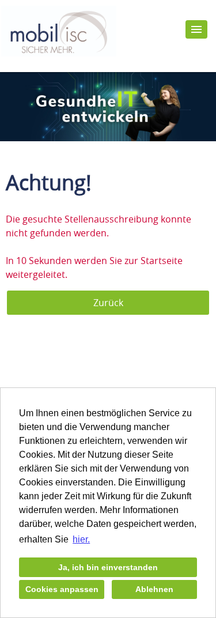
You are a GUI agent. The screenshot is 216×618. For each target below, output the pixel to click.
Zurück (108, 302)
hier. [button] (81, 539)
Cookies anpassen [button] (61, 589)
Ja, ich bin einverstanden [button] (108, 567)
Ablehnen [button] (154, 589)
